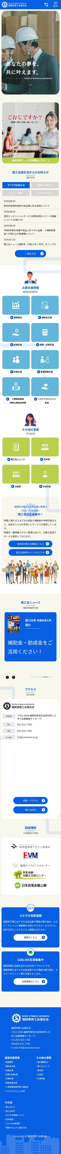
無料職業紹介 (43, 1062)
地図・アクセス (30, 800)
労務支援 (9, 1078)
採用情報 (9, 1119)
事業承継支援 (11, 1082)
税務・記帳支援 (12, 1074)
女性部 (40, 1074)
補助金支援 (10, 1066)
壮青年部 (41, 1078)
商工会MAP (30, 809)
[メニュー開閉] (55, 3)
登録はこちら (30, 937)
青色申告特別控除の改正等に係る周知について (27, 205)
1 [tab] (25, 159)
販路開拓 (9, 1062)
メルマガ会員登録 (13, 1123)
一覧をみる (30, 253)
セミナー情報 (16, 192)
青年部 (40, 1070)
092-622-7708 (24, 724)
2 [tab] (30, 159)
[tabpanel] (30, 132)
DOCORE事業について (15, 1115)
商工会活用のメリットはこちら (30, 552)
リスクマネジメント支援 (15, 1091)
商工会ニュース (43, 1066)
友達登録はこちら (30, 981)
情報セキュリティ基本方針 (16, 1127)
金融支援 (9, 1070)
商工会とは (10, 1107)
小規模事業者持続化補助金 (17, 1086)
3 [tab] (35, 159)
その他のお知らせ (45, 192)
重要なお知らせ (45, 185)
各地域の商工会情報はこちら (30, 543)
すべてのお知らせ (16, 185)
